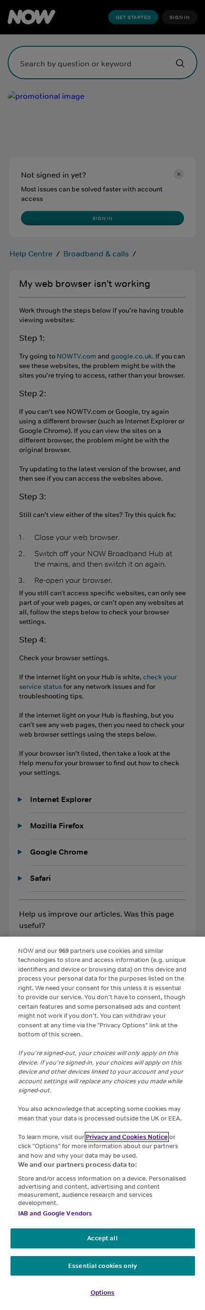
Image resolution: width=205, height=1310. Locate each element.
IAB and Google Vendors (55, 1213)
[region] (102, 1123)
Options (103, 1293)
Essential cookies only (102, 1266)
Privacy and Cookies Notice (127, 1137)
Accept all (102, 1238)
